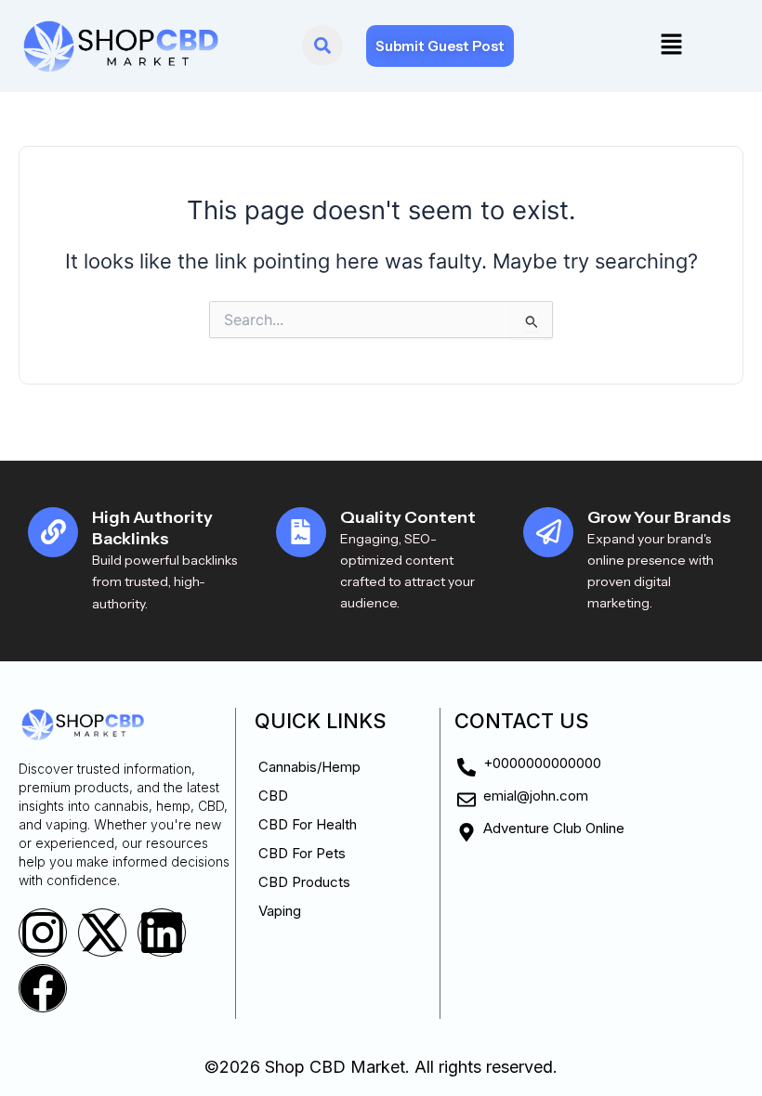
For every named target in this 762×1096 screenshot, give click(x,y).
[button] (671, 46)
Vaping (279, 911)
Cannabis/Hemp (309, 767)
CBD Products (304, 882)
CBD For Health (307, 824)
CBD (273, 795)
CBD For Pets (302, 853)
